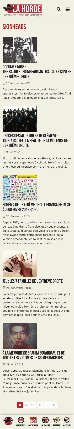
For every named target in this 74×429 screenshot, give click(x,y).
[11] (53, 405)
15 (40, 405)
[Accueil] (22, 8)
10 (32, 405)
